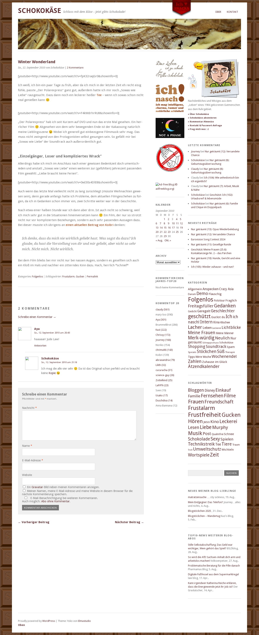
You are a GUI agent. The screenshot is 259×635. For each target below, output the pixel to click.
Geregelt (203, 311)
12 (181, 223)
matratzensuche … (199, 497)
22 (165, 231)
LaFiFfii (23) (162, 385)
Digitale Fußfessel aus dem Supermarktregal (213, 574)
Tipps (191, 356)
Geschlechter (223, 311)
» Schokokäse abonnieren (202, 118)
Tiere (227, 444)
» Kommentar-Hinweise (201, 121)
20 (157, 231)
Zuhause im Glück (214, 362)
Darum (192, 294)
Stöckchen (207, 351)
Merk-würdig (201, 337)
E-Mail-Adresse (32, 460)
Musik (195, 433)
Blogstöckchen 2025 (199, 510)
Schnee (229, 434)
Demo (202, 293)
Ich (229, 316)
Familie (194, 396)
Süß (221, 351)
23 (169, 231)
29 (165, 236)
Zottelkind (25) (164, 380)
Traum (236, 444)
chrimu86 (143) (164, 349)
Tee (218, 444)
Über (218, 11)
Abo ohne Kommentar (55, 501)
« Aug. (159, 240)
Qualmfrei (217, 434)
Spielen (227, 439)
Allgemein (195, 289)
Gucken (80, 276)
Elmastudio (84, 620)
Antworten (40, 345)
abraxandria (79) (165, 359)
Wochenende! (224, 356)
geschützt (199, 316)
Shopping (196, 346)
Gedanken (225, 306)
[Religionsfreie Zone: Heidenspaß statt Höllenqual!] (170, 175)
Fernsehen (212, 396)
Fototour (219, 300)
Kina (216, 322)
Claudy (195, 168)
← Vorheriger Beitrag (33, 522)
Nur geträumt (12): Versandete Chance (213, 234)
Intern (206, 321)
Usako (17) (162, 395)
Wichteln (228, 449)
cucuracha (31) (164, 370)
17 (173, 227)
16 (169, 227)
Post (207, 433)
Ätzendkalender (204, 366)
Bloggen (196, 390)
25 (177, 231)
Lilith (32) (161, 365)
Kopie (52, 373)
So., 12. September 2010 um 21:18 (59, 362)
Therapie (230, 352)
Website (27, 475)
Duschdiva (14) (164, 400)
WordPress (48, 620)
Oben (21, 624)
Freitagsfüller (200, 306)
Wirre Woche (203, 356)
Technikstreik (201, 444)
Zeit (214, 455)
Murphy (220, 427)
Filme (230, 396)
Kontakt (232, 11)
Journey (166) (163, 339)
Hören (195, 421)
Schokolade (199, 439)
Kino (214, 421)
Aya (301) (161, 319)
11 (177, 223)
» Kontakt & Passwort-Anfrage (205, 125)
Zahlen (195, 361)
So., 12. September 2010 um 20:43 (52, 332)
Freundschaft (219, 402)
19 (181, 227)
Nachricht (29, 407)
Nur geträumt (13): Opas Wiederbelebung (215, 229)
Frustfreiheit (204, 414)
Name (27, 445)
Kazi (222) (161, 329)
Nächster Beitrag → (129, 522)
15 (165, 227)
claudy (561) (163, 309)
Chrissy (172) (163, 334)
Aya (37, 329)
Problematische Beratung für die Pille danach (214, 565)
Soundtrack (216, 346)
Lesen (193, 427)
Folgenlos (37, 276)
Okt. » (168, 240)
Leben (207, 328)
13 (157, 227)
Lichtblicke (231, 327)
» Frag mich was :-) (198, 129)
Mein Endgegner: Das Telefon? (205, 502)
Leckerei (216, 328)
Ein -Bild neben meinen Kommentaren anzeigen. (63, 487)
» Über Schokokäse (198, 114)
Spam (231, 347)
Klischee (225, 322)
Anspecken (211, 289)
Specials (192, 352)
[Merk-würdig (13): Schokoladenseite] (170, 81)
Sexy (215, 439)
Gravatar (37, 487)
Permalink (92, 276)
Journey (195, 151)
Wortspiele (198, 455)
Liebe (206, 427)
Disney (210, 390)
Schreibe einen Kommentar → (37, 317)
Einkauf (223, 390)
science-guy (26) (165, 375)
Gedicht (192, 311)
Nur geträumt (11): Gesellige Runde (211, 244)
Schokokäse (39, 11)
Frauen (196, 402)
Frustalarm (68, 276)
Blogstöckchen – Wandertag (204, 515)
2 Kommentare (75, 67)
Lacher (195, 327)
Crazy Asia (226, 289)
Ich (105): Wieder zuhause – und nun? (212, 266)
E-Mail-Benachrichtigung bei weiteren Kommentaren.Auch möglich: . (60, 499)
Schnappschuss (210, 342)
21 (161, 231)
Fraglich (231, 300)
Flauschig (215, 294)
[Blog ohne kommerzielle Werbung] (170, 188)
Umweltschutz (207, 449)
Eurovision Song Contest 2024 (208, 239)
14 (161, 227)
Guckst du (218, 317)
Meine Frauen (201, 332)
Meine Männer (225, 333)
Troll (190, 450)
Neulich (222, 338)
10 (173, 223)
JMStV (206, 422)
